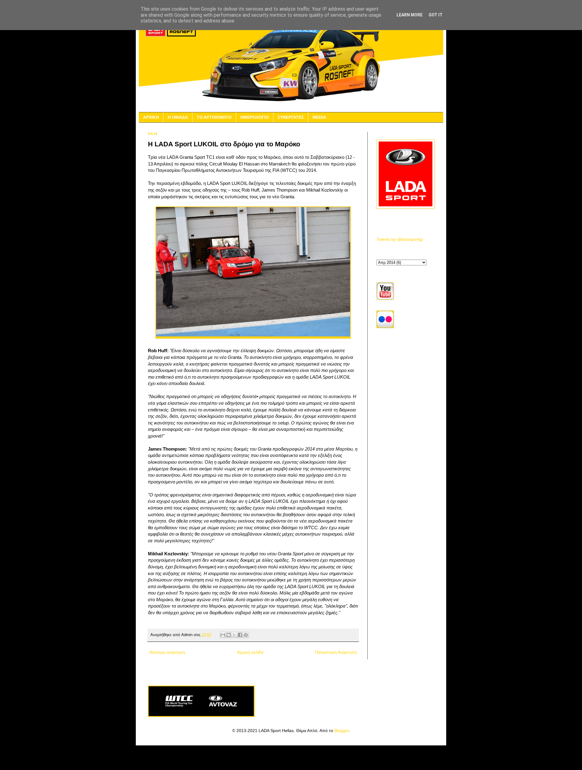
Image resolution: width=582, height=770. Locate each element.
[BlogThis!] (229, 635)
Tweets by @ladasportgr (399, 239)
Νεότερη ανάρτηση (167, 652)
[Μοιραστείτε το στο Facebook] (240, 635)
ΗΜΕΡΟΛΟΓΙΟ (254, 117)
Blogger (341, 730)
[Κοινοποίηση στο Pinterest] (246, 635)
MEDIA (319, 117)
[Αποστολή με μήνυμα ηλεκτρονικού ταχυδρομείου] (223, 635)
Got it (436, 14)
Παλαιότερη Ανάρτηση (336, 652)
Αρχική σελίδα (250, 652)
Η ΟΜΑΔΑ (178, 117)
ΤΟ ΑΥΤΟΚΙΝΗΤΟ (214, 117)
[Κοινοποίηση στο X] (234, 635)
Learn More (409, 14)
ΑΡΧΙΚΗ (151, 117)
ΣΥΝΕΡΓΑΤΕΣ (291, 117)
